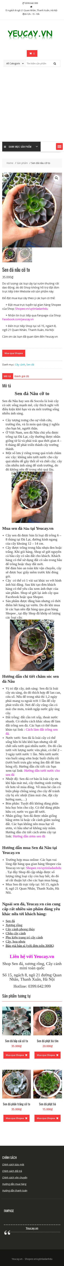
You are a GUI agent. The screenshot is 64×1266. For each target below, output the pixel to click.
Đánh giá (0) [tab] (22, 376)
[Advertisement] (32, 108)
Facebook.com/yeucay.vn (18, 319)
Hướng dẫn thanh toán (14, 1190)
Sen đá (30, 364)
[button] (59, 146)
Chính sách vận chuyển (14, 1177)
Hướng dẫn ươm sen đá (29, 836)
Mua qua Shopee (14, 353)
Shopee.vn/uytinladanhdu (31, 309)
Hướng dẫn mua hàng (14, 1184)
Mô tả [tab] (7, 376)
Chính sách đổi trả (12, 1171)
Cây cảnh (20, 364)
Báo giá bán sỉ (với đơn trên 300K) (30, 945)
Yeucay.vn (32, 1228)
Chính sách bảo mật (13, 1164)
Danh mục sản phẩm (20, 146)
